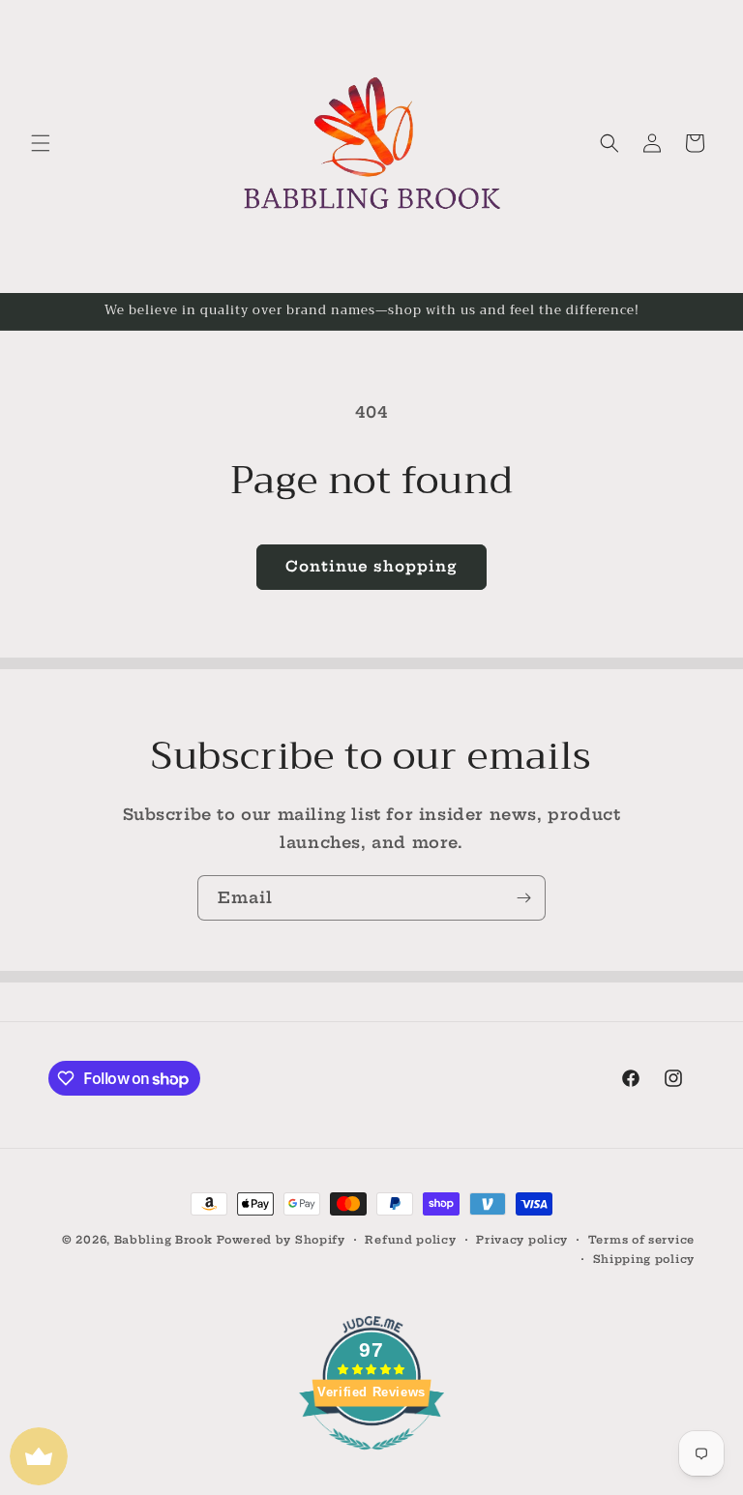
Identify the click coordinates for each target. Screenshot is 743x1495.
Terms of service (641, 1239)
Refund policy (410, 1239)
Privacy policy (522, 1239)
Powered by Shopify (281, 1239)
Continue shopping (371, 566)
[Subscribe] (523, 898)
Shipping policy (644, 1259)
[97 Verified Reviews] (371, 1459)
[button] (40, 143)
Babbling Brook (163, 1239)
